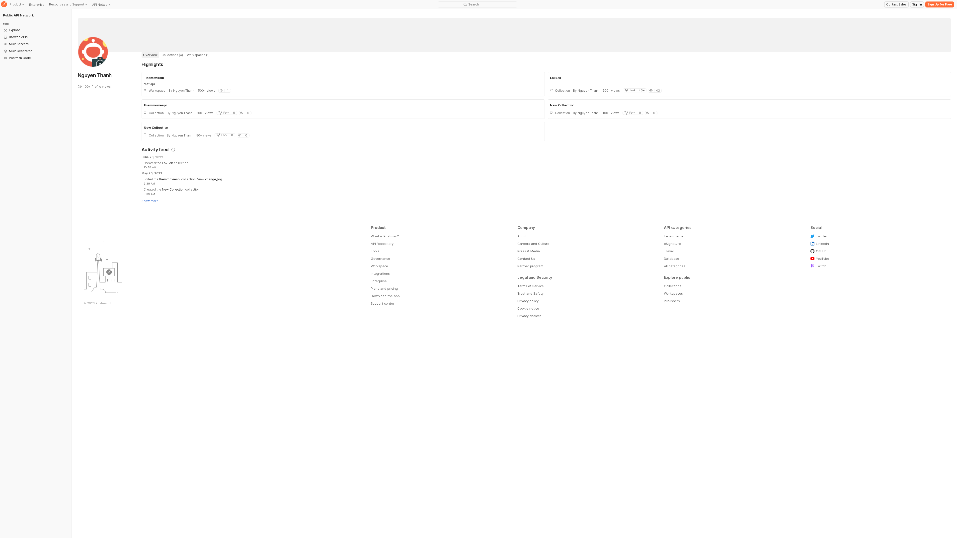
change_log (213, 179)
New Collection (173, 189)
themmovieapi (169, 179)
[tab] (150, 55)
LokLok (167, 163)
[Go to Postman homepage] (4, 4)
